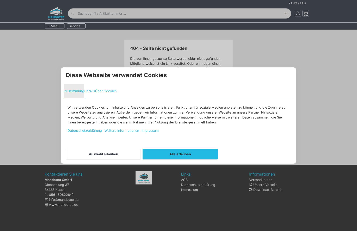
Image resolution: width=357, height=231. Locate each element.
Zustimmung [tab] (74, 91)
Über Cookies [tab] (106, 91)
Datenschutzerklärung (85, 130)
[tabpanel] (178, 119)
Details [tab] (89, 91)
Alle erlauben (180, 154)
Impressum (150, 130)
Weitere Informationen (122, 130)
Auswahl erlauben (103, 154)
